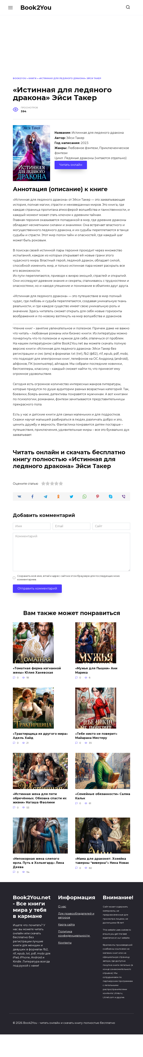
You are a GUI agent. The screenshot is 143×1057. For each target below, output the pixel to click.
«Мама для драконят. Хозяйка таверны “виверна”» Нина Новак (102, 860)
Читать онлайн (70, 165)
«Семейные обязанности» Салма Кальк (102, 796)
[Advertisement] (71, 49)
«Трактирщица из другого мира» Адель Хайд (40, 735)
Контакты (65, 942)
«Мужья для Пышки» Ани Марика (96, 670)
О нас (62, 906)
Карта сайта (66, 924)
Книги (32, 78)
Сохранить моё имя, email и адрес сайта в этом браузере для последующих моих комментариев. (68, 578)
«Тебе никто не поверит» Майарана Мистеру (96, 735)
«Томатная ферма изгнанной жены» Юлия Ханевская (37, 670)
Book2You (35, 7)
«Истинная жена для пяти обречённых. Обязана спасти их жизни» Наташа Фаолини (39, 798)
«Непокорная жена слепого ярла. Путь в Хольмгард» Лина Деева (38, 863)
